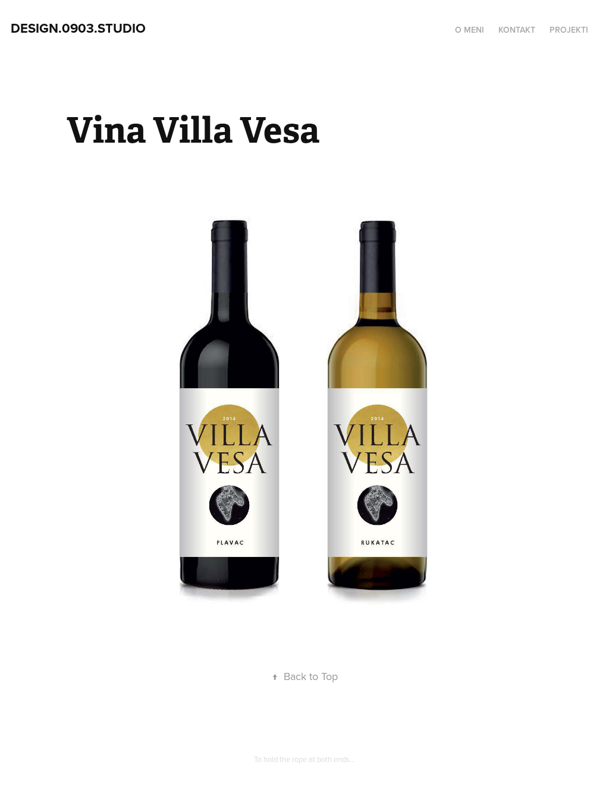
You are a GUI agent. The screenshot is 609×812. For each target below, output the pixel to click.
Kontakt (516, 30)
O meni (469, 30)
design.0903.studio (78, 27)
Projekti (569, 30)
